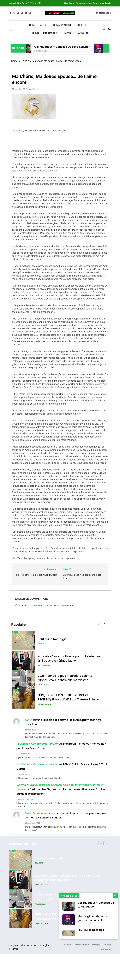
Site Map (107, 945)
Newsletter (69, 3)
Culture (83, 25)
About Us (68, 945)
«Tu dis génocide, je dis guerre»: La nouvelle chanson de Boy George (93, 920)
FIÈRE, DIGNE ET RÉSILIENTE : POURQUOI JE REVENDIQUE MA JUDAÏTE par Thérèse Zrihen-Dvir (68, 680)
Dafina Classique (84, 3)
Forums (34, 33)
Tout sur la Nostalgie (91, 930)
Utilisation (106, 949)
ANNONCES (84, 33)
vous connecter (35, 605)
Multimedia (50, 33)
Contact (96, 945)
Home (32, 25)
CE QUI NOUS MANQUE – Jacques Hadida (66, 697)
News (67, 33)
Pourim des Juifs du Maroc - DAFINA (37, 743)
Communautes (62, 25)
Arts (43, 25)
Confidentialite (82, 945)
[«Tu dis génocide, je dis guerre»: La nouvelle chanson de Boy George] (86, 49)
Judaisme (47, 646)
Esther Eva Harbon (35, 813)
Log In (108, 3)
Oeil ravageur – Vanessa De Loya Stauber (49, 47)
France (41, 665)
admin (18, 89)
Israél (40, 646)
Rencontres (98, 3)
